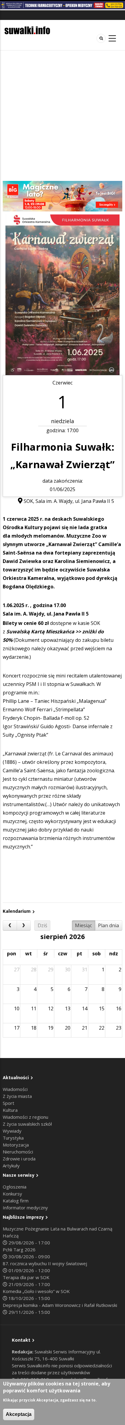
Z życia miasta (17, 1096)
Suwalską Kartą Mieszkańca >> (43, 631)
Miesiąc (83, 925)
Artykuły (11, 1166)
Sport (8, 1103)
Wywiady (12, 1131)
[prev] (10, 925)
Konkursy (12, 1194)
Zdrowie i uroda (19, 1159)
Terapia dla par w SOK (26, 1277)
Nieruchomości (18, 1152)
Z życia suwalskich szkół (27, 1124)
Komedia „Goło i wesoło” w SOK (36, 1291)
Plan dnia (108, 925)
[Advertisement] (62, 115)
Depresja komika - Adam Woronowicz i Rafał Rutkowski (60, 1305)
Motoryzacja (16, 1145)
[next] (24, 925)
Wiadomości (15, 1089)
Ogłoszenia (14, 1187)
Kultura (10, 1110)
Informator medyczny (25, 1208)
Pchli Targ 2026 (19, 1249)
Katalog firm (16, 1201)
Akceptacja (19, 1414)
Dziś (42, 925)
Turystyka (13, 1138)
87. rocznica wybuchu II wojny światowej (45, 1263)
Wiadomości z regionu (25, 1117)
